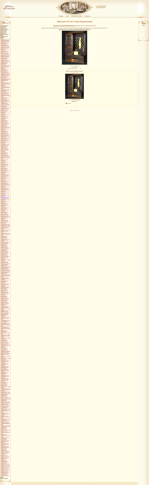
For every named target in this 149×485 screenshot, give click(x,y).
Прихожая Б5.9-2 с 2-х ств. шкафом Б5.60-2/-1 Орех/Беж (5, 321)
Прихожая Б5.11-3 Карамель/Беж (5, 117)
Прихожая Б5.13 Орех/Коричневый (5, 359)
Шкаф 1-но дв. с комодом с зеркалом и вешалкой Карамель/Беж (5, 423)
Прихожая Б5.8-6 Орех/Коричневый (5, 475)
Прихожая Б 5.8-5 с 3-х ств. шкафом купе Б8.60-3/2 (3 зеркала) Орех (5, 328)
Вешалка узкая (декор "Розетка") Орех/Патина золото (5, 273)
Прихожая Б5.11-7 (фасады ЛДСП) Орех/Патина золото (5, 136)
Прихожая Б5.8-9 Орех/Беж (4, 151)
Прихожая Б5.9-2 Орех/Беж (4, 294)
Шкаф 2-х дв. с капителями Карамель (5, 430)
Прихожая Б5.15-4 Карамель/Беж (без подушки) (5, 370)
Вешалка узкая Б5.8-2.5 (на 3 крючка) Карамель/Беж (5, 243)
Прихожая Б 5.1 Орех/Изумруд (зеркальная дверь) (5, 335)
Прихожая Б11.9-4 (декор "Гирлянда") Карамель (5, 441)
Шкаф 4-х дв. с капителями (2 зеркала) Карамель (5, 461)
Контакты (87, 16)
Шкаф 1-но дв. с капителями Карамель (5, 397)
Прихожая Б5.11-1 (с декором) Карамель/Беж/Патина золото (5, 40)
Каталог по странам (58, 25)
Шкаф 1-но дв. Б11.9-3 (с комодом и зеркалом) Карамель (5, 419)
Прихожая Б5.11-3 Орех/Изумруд (5, 121)
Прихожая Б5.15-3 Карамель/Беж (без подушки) (5, 361)
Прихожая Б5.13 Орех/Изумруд (5, 357)
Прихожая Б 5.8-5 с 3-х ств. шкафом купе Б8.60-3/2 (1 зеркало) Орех (5, 324)
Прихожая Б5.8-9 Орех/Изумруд (4, 153)
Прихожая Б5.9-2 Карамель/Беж (4, 290)
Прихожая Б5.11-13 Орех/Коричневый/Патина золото (5, 90)
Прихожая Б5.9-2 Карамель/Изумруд (5, 292)
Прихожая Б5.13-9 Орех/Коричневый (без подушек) (5, 287)
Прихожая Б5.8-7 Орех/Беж (4, 160)
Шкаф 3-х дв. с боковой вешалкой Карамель (5, 458)
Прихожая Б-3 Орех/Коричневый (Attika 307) (5, 354)
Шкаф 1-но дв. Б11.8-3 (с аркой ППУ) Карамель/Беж (5, 399)
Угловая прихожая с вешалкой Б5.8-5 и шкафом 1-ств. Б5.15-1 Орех (5, 308)
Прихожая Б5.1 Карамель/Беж (4, 331)
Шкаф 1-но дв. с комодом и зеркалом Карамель (5, 413)
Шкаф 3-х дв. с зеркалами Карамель (5, 456)
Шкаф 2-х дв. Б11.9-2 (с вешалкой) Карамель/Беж (5, 438)
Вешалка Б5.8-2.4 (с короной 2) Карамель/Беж (5, 234)
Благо (2, 38)
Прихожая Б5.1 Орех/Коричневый (5, 338)
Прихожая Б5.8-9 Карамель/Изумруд (5, 149)
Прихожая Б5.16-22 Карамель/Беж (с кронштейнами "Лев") (5, 183)
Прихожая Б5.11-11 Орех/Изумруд (5, 106)
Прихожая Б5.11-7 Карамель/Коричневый (5, 127)
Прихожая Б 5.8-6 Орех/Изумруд (4, 383)
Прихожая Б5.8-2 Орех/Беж (4, 218)
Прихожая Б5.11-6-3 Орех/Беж (5, 114)
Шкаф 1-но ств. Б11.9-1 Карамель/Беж (5, 404)
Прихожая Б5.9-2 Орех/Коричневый (5, 298)
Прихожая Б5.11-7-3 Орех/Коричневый (5, 138)
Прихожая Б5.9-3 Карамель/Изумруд (5, 303)
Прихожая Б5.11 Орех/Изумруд (5, 387)
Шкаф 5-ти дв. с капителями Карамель (5, 468)
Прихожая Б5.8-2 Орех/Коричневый (5, 220)
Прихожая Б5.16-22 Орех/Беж (5, 186)
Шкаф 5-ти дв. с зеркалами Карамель (5, 470)
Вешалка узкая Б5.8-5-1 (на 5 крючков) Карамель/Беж (5, 264)
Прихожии (2, 37)
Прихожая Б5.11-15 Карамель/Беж (5, 171)
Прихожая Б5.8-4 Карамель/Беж (4, 245)
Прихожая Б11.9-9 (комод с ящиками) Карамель (5, 444)
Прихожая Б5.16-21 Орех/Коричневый (5, 197)
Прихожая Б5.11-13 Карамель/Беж (5, 77)
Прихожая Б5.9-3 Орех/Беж (4, 305)
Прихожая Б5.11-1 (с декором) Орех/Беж (5, 47)
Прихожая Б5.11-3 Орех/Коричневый (5, 123)
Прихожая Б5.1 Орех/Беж (5, 333)
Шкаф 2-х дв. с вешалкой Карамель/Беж (5, 435)
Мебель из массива (4, 478)
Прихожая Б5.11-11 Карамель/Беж (5, 98)
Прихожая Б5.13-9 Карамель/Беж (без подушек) (5, 278)
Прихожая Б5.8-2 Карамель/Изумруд (5, 214)
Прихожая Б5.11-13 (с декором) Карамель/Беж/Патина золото (5, 74)
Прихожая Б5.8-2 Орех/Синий (4, 223)
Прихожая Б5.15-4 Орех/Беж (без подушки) (5, 373)
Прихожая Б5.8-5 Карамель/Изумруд (5, 256)
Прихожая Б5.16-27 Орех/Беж (5, 191)
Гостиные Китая (3, 31)
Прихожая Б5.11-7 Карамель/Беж (5, 125)
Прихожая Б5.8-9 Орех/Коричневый (5, 155)
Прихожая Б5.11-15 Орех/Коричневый (5, 175)
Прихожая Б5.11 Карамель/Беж (4, 385)
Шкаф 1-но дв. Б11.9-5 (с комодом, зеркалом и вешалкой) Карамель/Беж (5, 427)
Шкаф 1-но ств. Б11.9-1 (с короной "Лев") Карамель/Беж (5, 407)
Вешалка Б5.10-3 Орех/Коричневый (5, 164)
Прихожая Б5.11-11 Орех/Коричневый (5, 108)
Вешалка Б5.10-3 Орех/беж (4, 166)
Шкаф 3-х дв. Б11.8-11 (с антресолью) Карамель (5, 453)
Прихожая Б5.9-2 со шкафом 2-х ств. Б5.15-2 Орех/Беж (5, 311)
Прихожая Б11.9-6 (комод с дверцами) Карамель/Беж (5, 447)
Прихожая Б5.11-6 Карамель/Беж (5, 110)
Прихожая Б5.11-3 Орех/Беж (5, 119)
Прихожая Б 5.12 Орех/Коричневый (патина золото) (5, 472)
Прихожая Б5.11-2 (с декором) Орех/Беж (5, 66)
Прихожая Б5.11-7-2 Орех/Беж (5, 142)
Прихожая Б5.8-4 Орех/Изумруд (4, 250)
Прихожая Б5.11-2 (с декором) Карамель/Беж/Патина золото (5, 56)
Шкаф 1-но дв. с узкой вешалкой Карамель (5, 402)
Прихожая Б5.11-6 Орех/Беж (5, 112)
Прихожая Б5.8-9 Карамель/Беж (4, 147)
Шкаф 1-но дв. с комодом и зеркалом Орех (5, 416)
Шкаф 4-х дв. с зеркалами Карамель (5, 464)
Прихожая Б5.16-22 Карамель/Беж (5, 181)
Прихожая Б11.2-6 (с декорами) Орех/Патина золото (5, 394)
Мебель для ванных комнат (4, 35)
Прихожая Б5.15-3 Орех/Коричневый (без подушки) (5, 367)
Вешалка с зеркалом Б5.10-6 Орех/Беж (5, 53)
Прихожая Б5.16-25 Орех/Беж (5, 202)
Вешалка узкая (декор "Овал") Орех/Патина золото (5, 275)
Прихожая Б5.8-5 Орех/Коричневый (5, 262)
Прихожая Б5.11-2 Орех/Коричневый (5, 72)
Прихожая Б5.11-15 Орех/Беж (5, 173)
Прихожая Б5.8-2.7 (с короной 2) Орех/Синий (5, 228)
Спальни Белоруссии (4, 25)
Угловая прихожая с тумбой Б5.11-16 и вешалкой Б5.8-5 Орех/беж (5, 314)
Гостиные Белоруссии (4, 29)
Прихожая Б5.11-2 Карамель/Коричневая (5, 61)
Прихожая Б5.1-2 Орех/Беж (4, 347)
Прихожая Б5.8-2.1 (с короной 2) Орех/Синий (5, 231)
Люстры (1, 477)
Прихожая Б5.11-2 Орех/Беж (5, 68)
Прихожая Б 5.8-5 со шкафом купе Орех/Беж (5, 318)
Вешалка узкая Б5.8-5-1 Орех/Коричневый (5, 270)
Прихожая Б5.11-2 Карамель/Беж (5, 58)
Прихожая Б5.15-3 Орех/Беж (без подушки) (5, 364)
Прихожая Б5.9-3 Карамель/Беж (4, 301)
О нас (67, 16)
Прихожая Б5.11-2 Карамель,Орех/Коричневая (5, 63)
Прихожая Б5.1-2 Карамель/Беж (4, 340)
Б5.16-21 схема (74, 72)
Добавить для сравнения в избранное (74, 65)
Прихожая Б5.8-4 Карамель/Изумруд (5, 247)
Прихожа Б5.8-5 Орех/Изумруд (5, 260)
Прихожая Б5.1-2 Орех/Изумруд (4, 349)
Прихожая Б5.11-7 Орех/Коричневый (5, 133)
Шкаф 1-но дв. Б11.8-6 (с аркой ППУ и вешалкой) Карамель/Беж (5, 410)
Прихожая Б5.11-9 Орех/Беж (5, 210)
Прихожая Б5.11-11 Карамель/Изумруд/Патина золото (5, 100)
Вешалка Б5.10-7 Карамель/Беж (4, 168)
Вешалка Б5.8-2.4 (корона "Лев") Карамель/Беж (4, 237)
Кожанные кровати (4, 36)
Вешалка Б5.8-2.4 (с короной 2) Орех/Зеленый (5, 240)
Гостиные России (3, 30)
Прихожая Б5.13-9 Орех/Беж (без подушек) (5, 281)
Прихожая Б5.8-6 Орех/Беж (4, 381)
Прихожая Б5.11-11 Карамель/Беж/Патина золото (5, 95)
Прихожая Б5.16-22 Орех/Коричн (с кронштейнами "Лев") (5, 188)
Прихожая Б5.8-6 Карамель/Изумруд (5, 379)
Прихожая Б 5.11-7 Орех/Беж (5, 129)
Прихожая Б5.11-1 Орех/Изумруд (5, 51)
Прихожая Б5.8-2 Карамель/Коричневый (5, 216)
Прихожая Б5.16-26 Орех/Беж (5, 193)
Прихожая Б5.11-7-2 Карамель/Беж (5, 140)
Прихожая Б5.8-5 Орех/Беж (4, 258)
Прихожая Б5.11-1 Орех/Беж (5, 49)
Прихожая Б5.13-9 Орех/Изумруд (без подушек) (5, 284)
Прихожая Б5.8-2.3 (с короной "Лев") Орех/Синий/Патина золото (5, 225)
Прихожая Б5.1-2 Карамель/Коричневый (5, 344)
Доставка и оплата (76, 16)
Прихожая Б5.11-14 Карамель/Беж (5, 177)
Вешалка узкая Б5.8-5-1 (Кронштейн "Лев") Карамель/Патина (5, 267)
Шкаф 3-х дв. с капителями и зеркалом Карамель (5, 450)
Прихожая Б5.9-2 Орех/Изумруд (4, 296)
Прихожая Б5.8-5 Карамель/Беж (4, 254)
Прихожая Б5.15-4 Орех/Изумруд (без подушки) (5, 376)
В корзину (69, 103)
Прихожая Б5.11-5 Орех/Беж (5, 206)
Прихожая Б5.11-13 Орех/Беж (5, 85)
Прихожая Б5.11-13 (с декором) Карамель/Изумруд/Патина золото (5, 80)
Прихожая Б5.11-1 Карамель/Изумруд (5, 45)
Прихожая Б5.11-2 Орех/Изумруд (5, 70)
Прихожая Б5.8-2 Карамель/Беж (4, 212)
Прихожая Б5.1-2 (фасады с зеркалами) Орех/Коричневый (5, 351)
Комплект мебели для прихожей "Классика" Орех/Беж (5, 389)
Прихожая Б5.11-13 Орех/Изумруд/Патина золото (5, 87)
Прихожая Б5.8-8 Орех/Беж (4, 162)
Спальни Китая (3, 28)
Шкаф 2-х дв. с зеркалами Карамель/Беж (5, 432)
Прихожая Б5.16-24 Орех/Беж (5, 200)
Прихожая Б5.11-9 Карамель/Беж (5, 208)
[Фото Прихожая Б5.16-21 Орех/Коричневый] (74, 47)
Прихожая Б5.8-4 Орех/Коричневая (4, 252)
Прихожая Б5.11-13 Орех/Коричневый (5, 93)
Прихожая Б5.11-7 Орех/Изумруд (5, 131)
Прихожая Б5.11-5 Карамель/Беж (5, 204)
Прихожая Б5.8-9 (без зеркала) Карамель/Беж (5, 157)
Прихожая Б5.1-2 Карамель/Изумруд (5, 342)
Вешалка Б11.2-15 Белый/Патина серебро (5, 392)
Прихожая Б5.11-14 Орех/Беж (5, 179)
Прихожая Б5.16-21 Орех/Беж (5, 195)
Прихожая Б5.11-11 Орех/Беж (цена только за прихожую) (5, 103)
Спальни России (3, 26)
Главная (61, 16)
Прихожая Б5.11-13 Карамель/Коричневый (5, 83)
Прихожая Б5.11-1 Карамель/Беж (5, 43)
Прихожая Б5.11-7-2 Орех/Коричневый (5, 145)
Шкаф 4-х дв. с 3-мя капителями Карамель (5, 466)
